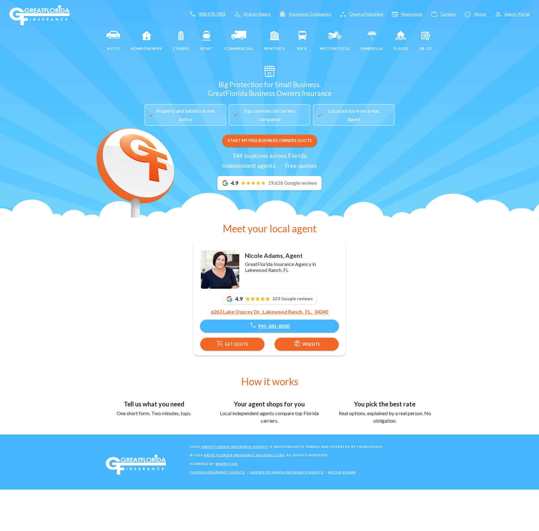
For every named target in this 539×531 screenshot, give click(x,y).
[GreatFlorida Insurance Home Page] (39, 14)
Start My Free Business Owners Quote (269, 140)
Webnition (227, 464)
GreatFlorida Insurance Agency (234, 446)
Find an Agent (257, 14)
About (480, 14)
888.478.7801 (212, 14)
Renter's (274, 48)
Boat (207, 48)
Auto (113, 48)
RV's (302, 48)
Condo (181, 48)
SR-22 (426, 48)
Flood (401, 48)
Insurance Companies (310, 14)
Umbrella (372, 48)
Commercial (239, 48)
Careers (448, 14)
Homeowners (146, 48)
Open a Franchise (366, 14)
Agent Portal (517, 14)
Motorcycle (335, 48)
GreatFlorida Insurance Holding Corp (244, 455)
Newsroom (411, 14)
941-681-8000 (269, 325)
